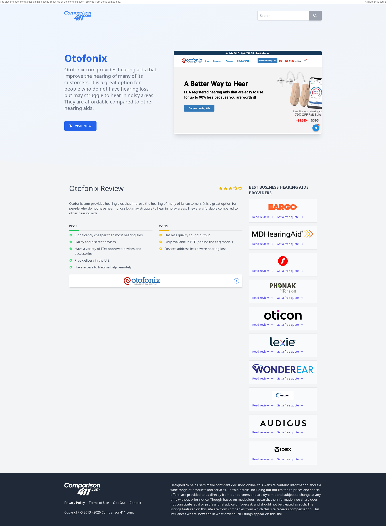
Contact (135, 502)
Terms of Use (99, 502)
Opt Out (119, 502)
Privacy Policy (74, 502)
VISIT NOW (83, 126)
